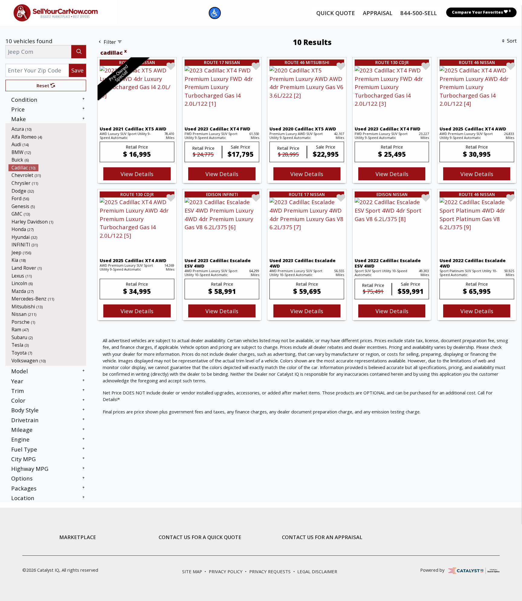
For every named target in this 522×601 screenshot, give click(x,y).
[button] (215, 13)
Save (77, 70)
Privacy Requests (270, 571)
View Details (137, 174)
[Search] (78, 51)
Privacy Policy (226, 571)
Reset (43, 85)
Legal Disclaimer (317, 571)
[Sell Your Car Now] (55, 12)
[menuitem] (47, 129)
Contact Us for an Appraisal (322, 537)
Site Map (192, 571)
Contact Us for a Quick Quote (200, 537)
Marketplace (77, 537)
